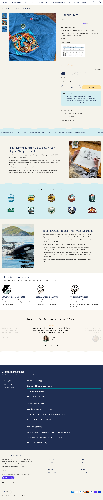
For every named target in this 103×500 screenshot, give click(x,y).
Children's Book (51, 472)
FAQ (82, 466)
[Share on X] (68, 120)
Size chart (99, 69)
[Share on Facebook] (66, 120)
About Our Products (9, 384)
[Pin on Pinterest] (71, 120)
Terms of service (86, 495)
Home (3, 9)
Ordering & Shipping (9, 381)
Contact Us (84, 469)
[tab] (4, 16)
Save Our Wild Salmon (73, 252)
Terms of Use (19, 474)
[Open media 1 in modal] (53, 16)
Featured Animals (52, 463)
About (83, 459)
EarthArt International (11, 496)
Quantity (63, 78)
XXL (69, 74)
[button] (93, 2)
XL (84, 74)
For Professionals (9, 387)
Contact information (96, 495)
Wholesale (84, 463)
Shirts (14, 9)
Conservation (85, 472)
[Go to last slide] (45, 346)
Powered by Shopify (23, 496)
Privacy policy (77, 495)
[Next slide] (57, 346)
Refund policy (69, 495)
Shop (9, 9)
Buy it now (91, 87)
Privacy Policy (27, 474)
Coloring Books (51, 469)
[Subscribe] (30, 470)
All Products (50, 459)
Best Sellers (50, 466)
